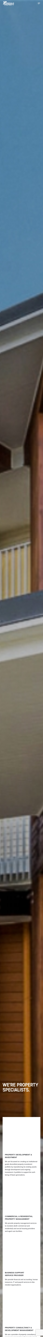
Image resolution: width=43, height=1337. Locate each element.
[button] (39, 3)
